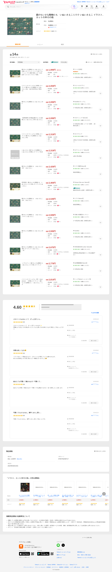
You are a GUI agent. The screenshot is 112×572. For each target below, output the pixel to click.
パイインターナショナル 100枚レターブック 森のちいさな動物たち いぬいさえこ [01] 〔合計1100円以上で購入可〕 (32, 88)
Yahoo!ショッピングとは (63, 552)
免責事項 (61, 567)
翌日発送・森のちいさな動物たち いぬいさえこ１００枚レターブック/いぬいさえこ (32, 184)
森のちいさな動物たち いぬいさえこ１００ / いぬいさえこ (32, 215)
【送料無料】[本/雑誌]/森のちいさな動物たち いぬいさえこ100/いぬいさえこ (32, 118)
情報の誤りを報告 (101, 451)
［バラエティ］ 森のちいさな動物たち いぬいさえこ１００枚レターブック (32, 264)
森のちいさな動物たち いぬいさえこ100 (32, 102)
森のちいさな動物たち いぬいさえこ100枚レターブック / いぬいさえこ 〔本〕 (32, 248)
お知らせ (59, 557)
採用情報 (66, 567)
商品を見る (19, 459)
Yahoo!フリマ (73, 564)
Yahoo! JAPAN (81, 1)
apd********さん (95, 384)
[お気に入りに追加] (100, 77)
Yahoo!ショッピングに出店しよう (95, 1)
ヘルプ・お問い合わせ (75, 567)
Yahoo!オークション (62, 564)
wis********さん (95, 322)
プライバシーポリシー (28, 567)
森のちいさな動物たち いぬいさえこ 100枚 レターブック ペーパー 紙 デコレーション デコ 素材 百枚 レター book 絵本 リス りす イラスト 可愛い (32, 72)
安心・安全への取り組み (84, 555)
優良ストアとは (61, 555)
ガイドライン (55, 567)
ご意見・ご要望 (85, 567)
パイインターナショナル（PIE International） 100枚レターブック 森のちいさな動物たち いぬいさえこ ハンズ (32, 281)
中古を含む (64, 62)
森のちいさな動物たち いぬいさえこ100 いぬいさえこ (32, 167)
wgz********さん (95, 415)
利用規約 (49, 567)
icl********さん (95, 353)
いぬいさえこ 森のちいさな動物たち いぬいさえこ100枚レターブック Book (32, 151)
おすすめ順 (96, 312)
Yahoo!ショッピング (40, 564)
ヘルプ (107, 1)
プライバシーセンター (40, 567)
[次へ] (104, 494)
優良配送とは (81, 552)
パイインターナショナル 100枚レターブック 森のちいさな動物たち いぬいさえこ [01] (32, 135)
